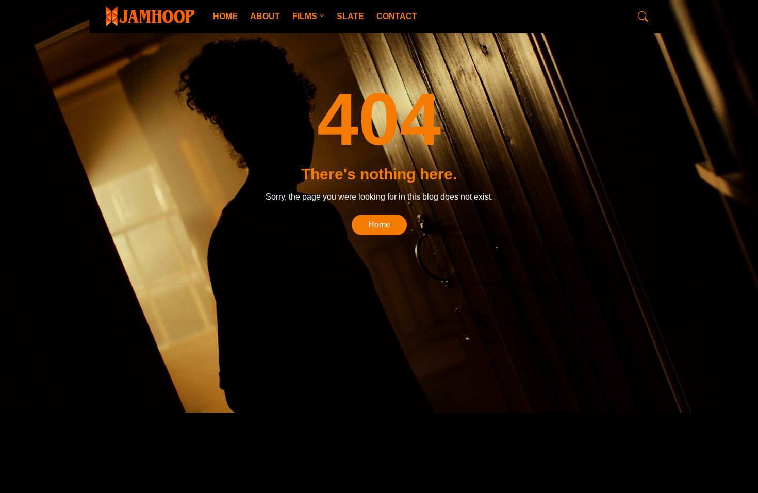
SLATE (350, 16)
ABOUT (265, 16)
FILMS (304, 16)
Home (379, 224)
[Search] (643, 16)
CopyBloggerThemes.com (187, 302)
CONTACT (396, 16)
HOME (225, 16)
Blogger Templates (266, 302)
